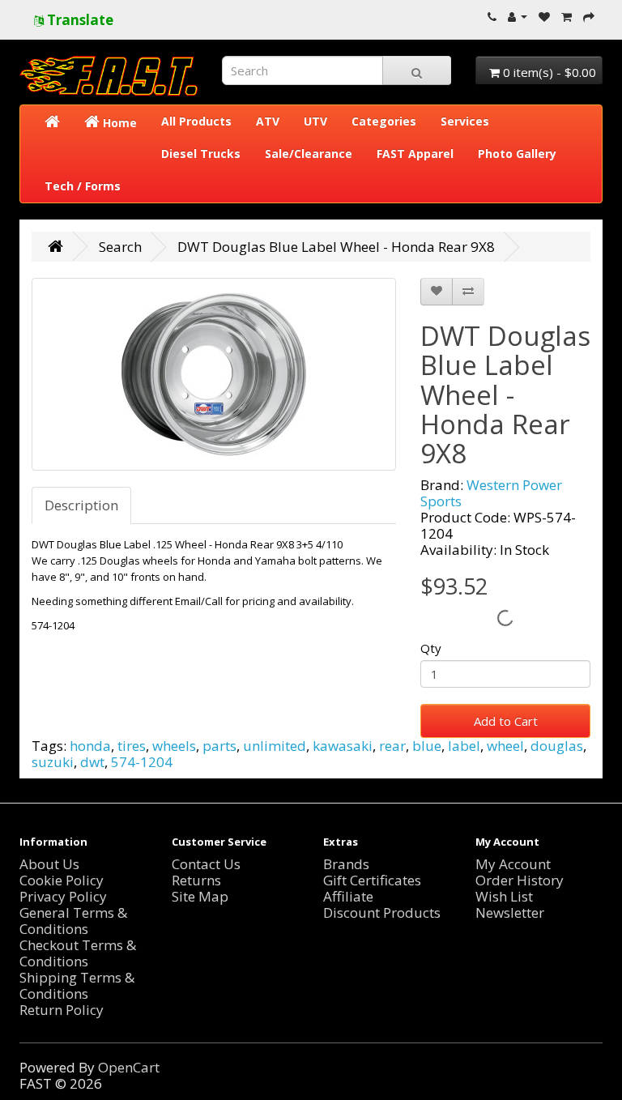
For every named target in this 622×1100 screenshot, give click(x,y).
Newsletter (509, 912)
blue (426, 745)
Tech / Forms (83, 186)
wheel (505, 745)
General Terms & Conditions (73, 920)
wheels (174, 745)
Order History (519, 880)
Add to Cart (506, 721)
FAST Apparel (415, 153)
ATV (267, 121)
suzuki (53, 762)
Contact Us (206, 864)
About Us (49, 864)
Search (120, 246)
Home (118, 122)
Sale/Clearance (308, 153)
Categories (383, 121)
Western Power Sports (491, 492)
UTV (315, 121)
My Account (513, 864)
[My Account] (517, 15)
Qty (430, 648)
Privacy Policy (63, 896)
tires (131, 745)
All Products (196, 121)
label (464, 745)
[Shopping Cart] (566, 15)
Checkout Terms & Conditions (77, 953)
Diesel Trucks (201, 153)
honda (90, 745)
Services (465, 121)
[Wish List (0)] (544, 15)
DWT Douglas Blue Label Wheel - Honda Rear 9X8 (336, 246)
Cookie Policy (61, 880)
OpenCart (129, 1067)
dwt (92, 762)
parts (219, 745)
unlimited (274, 745)
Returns (196, 880)
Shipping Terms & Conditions (76, 985)
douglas (556, 745)
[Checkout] (588, 15)
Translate (78, 20)
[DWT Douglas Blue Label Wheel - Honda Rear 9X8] (214, 374)
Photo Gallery (517, 153)
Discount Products (382, 912)
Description (81, 505)
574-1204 (142, 762)
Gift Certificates (372, 880)
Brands (346, 864)
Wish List (504, 896)
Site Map (200, 896)
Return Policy (61, 1009)
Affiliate (348, 896)
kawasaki (343, 745)
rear (392, 745)
